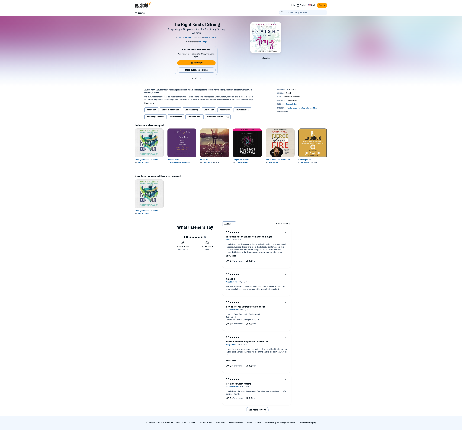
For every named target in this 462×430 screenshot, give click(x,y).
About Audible (181, 423)
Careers (192, 423)
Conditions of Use (205, 423)
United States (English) (307, 423)
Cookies (258, 423)
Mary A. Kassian (143, 162)
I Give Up (204, 159)
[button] (192, 79)
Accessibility (269, 423)
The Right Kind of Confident (146, 159)
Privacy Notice (220, 423)
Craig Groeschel (242, 162)
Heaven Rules (173, 159)
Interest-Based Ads (236, 423)
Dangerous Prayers (241, 159)
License (249, 423)
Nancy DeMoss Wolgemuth (180, 162)
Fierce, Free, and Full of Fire (278, 159)
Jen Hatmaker (273, 162)
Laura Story (207, 162)
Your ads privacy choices (286, 423)
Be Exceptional (304, 159)
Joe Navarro (305, 162)
